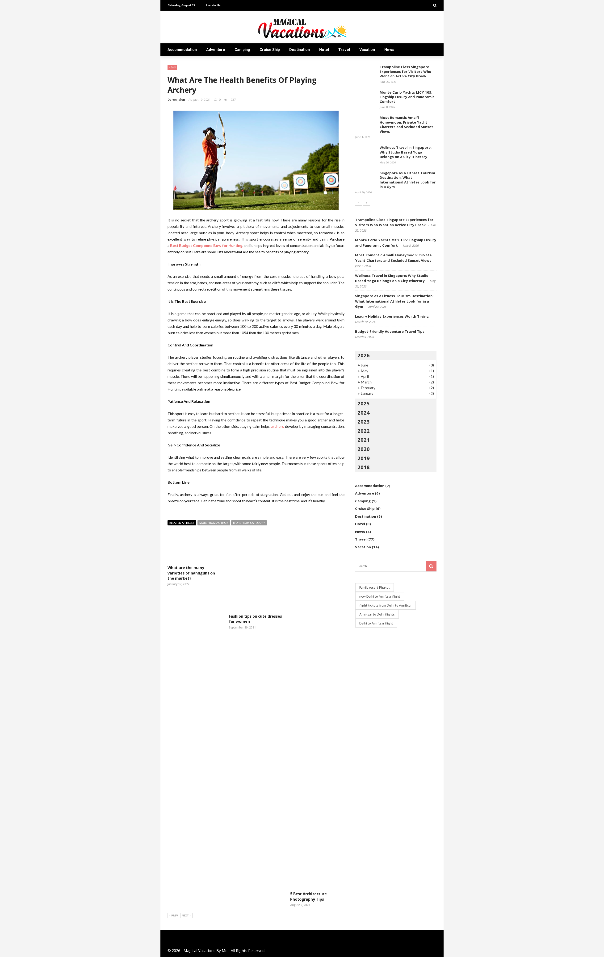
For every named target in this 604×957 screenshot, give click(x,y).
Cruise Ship (270, 49)
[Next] (366, 203)
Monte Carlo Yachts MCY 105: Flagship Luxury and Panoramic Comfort (407, 97)
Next (185, 915)
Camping (242, 49)
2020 (363, 448)
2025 (363, 403)
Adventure (215, 49)
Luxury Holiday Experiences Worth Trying (392, 316)
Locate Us (213, 5)
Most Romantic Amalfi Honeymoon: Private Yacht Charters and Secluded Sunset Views (406, 124)
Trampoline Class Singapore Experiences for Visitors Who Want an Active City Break (405, 71)
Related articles (181, 523)
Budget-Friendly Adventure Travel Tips (389, 331)
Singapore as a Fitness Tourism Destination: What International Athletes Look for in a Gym (408, 180)
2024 (363, 412)
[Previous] (358, 203)
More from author (213, 523)
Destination (299, 49)
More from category (249, 523)
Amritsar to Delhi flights (377, 614)
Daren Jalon (176, 99)
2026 (363, 355)
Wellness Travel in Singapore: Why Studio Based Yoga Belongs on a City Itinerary (406, 152)
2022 (363, 430)
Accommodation (182, 49)
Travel (344, 49)
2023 (363, 421)
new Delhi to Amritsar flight (379, 596)
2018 (363, 466)
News (389, 49)
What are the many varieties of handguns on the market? (191, 573)
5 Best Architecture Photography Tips (308, 896)
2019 (363, 458)
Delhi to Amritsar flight (376, 623)
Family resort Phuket (374, 587)
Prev (174, 915)
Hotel (324, 49)
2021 (363, 439)
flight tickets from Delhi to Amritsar (385, 605)
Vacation (367, 49)
